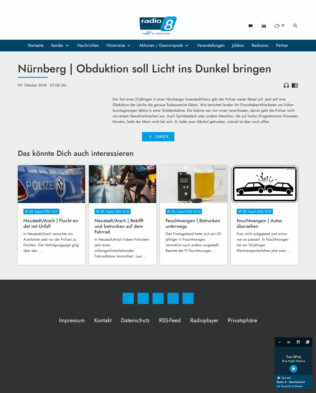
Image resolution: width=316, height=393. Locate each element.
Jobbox (238, 45)
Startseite (36, 45)
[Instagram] (31, 25)
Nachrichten (88, 45)
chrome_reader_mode (294, 85)
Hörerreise (115, 45)
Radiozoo (260, 45)
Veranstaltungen (211, 45)
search (295, 26)
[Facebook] (22, 25)
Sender (57, 45)
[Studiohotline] (50, 25)
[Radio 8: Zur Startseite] (158, 25)
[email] (60, 25)
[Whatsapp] (41, 25)
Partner (282, 45)
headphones (286, 85)
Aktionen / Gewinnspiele (161, 45)
